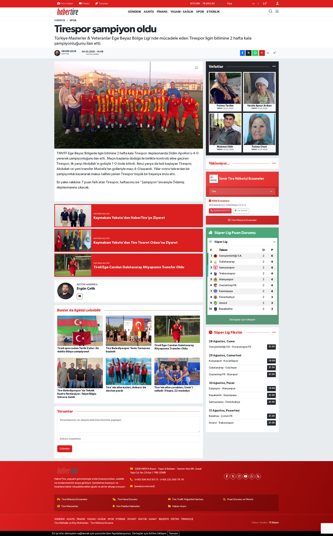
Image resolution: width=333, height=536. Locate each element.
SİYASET (131, 519)
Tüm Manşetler (69, 506)
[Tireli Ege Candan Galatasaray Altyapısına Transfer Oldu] (177, 329)
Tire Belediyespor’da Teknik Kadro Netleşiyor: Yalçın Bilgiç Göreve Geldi (76, 393)
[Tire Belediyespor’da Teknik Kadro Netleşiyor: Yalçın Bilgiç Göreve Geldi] (80, 372)
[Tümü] (274, 66)
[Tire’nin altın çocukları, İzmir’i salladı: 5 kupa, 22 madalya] (177, 371)
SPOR (200, 11)
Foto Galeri (67, 3)
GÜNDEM (134, 11)
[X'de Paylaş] (248, 53)
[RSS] (258, 476)
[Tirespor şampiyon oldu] (128, 104)
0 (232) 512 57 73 (222, 211)
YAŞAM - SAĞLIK (181, 11)
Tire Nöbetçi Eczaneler (74, 499)
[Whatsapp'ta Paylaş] (255, 53)
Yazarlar (103, 3)
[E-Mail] (80, 296)
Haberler (59, 20)
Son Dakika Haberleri (128, 506)
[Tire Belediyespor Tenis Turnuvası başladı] (128, 330)
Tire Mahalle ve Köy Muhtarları (71, 523)
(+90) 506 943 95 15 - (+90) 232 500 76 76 (159, 479)
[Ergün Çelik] (65, 290)
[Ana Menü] (277, 12)
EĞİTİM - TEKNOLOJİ (182, 519)
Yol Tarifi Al (242, 211)
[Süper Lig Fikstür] (274, 332)
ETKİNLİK (213, 11)
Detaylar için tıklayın (242, 319)
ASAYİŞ (149, 11)
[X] (233, 476)
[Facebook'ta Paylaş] (242, 53)
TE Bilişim (274, 522)
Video (86, 3)
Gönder (65, 448)
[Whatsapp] (252, 476)
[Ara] (270, 12)
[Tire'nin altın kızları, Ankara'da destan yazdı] (128, 371)
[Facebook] (227, 476)
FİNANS (162, 11)
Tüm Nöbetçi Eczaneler (244, 220)
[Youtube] (245, 476)
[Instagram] (239, 476)
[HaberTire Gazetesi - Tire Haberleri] (67, 11)
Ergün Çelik (86, 288)
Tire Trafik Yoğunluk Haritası (187, 499)
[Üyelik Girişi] (276, 3)
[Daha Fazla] (262, 53)
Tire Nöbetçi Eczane (101, 523)
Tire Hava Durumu (127, 499)
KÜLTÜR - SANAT (147, 519)
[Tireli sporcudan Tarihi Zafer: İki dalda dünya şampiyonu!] (80, 330)
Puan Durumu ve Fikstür (240, 499)
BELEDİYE (164, 519)
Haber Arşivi (179, 506)
